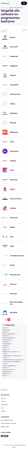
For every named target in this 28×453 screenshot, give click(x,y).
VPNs (5, 363)
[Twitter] (5, 436)
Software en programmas (11, 351)
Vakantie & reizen (8, 369)
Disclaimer (17, 445)
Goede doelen (7, 343)
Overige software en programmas (14, 359)
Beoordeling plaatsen (7, 420)
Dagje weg (6, 330)
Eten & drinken (8, 339)
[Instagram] (7, 436)
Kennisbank (4, 404)
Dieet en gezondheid (9, 333)
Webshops (7, 373)
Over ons (3, 398)
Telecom (6, 367)
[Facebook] (2, 436)
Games (6, 357)
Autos (5, 328)
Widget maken (5, 426)
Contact (3, 401)
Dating (5, 332)
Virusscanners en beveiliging (12, 361)
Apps (5, 353)
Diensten (6, 336)
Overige (6, 349)
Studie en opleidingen (9, 365)
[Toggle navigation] (24, 3)
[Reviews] (5, 3)
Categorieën (4, 7)
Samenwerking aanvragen (8, 423)
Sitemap (3, 411)
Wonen (5, 375)
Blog (2, 408)
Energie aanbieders (9, 337)
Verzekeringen (7, 371)
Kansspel (6, 345)
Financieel (6, 342)
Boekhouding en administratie (13, 355)
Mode (5, 347)
